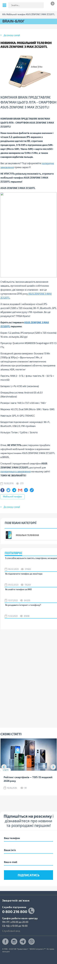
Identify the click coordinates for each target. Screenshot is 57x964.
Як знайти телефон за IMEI (18, 589)
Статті (5, 770)
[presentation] (4, 767)
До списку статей (12, 35)
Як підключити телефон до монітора (23, 573)
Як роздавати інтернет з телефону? (23, 605)
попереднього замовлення (15, 471)
